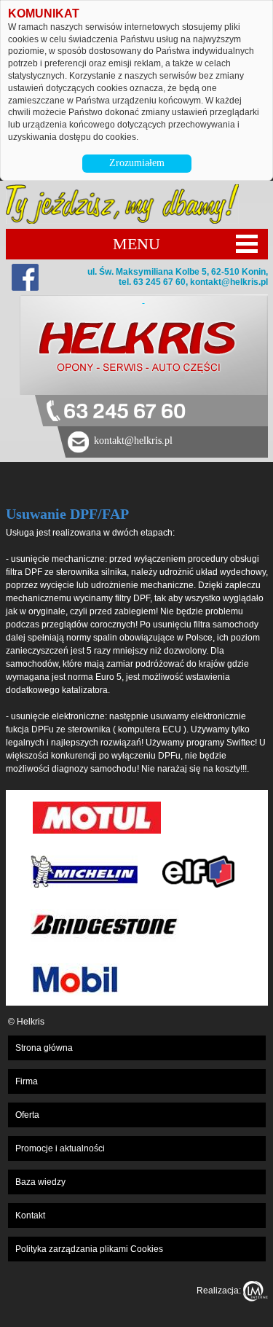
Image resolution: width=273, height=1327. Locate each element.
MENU (136, 244)
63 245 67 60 (124, 412)
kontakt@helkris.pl (229, 282)
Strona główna (44, 1048)
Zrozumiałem (137, 162)
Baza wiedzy (40, 1182)
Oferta (27, 1115)
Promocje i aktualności (60, 1148)
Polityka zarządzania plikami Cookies (89, 1249)
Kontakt (30, 1215)
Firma (26, 1081)
